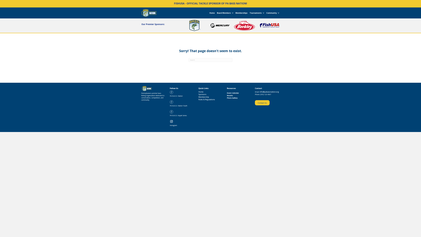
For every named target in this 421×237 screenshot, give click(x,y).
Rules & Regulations (206, 99)
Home (200, 92)
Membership (203, 97)
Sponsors (202, 94)
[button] (262, 102)
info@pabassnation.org (269, 92)
